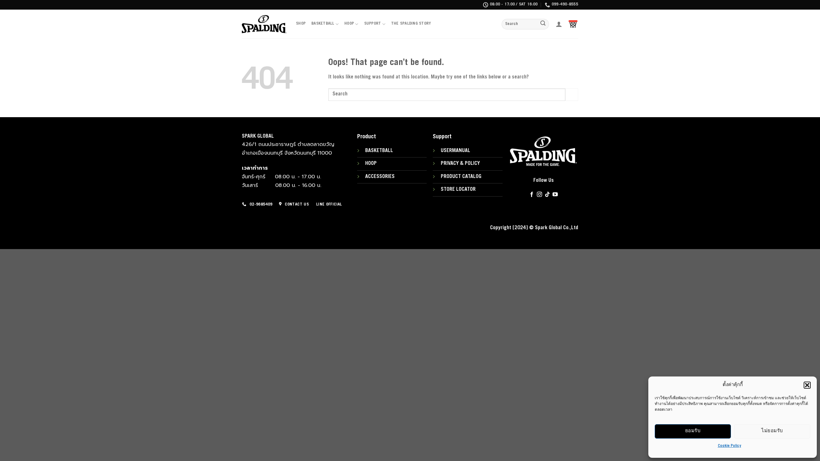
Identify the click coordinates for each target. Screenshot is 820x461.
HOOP (349, 24)
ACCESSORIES (380, 176)
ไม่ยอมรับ (772, 431)
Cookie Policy (729, 446)
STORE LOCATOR (458, 189)
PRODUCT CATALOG (461, 176)
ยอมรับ (693, 431)
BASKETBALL (322, 24)
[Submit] (543, 24)
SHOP (301, 24)
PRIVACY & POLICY (460, 163)
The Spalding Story (411, 24)
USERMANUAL (455, 150)
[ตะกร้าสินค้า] (573, 24)
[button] (807, 385)
